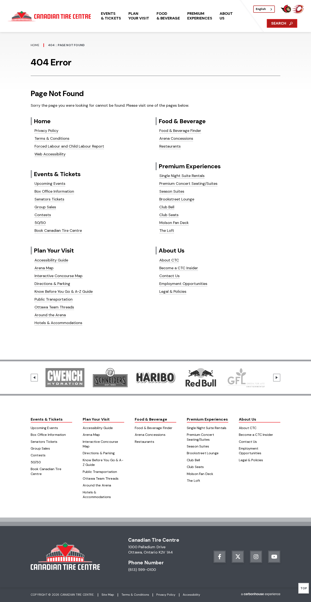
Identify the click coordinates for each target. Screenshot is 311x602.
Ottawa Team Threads (54, 307)
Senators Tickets (49, 199)
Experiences (199, 16)
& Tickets (111, 16)
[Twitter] (238, 557)
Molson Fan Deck (174, 222)
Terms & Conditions (51, 138)
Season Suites (171, 191)
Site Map (108, 594)
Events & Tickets (57, 174)
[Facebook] (219, 557)
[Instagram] (256, 557)
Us (226, 16)
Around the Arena (50, 315)
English (261, 9)
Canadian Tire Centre (49, 16)
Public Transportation (53, 299)
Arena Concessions (176, 138)
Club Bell (166, 207)
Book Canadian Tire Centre (58, 230)
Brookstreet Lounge (176, 199)
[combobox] (264, 9)
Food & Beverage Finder (180, 130)
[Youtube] (274, 557)
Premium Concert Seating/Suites (188, 183)
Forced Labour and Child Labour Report (69, 146)
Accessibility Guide (51, 260)
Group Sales (45, 207)
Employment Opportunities (183, 283)
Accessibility (191, 594)
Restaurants (170, 146)
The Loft (166, 230)
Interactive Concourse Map (58, 275)
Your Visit (138, 16)
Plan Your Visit (54, 250)
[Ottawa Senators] (285, 12)
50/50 (40, 222)
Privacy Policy (46, 130)
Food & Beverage (182, 121)
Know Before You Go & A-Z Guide (63, 291)
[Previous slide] (34, 377)
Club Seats (169, 214)
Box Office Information (54, 191)
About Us (171, 250)
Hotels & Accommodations (58, 322)
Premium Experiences (190, 166)
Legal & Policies (172, 291)
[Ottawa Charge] (298, 12)
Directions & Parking (52, 283)
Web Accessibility (50, 154)
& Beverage (168, 16)
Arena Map (44, 268)
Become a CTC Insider (178, 268)
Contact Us (169, 275)
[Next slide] (276, 377)
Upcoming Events (49, 183)
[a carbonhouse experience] (260, 595)
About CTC (169, 260)
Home (35, 45)
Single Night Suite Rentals (182, 175)
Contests (42, 214)
